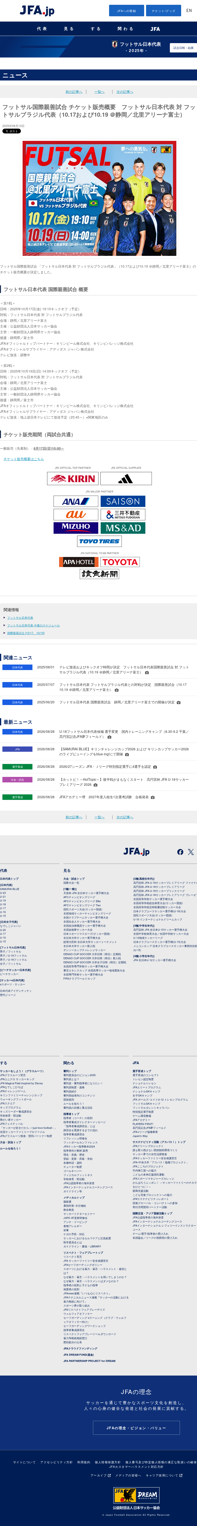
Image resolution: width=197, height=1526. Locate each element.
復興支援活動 (140, 1191)
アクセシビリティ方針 (56, 1462)
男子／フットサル (10, 951)
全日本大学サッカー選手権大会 (81, 938)
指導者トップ (71, 1114)
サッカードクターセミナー (79, 1214)
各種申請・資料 (72, 1163)
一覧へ (99, 91)
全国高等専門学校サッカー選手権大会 (85, 966)
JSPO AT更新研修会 (75, 1218)
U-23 (3, 893)
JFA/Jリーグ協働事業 (145, 1132)
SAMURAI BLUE (9, 889)
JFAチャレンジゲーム (13, 1091)
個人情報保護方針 (108, 1462)
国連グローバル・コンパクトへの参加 (155, 1203)
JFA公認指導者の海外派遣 (78, 1183)
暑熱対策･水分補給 (74, 1205)
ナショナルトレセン (144, 1083)
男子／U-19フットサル (13, 955)
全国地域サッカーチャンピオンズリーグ (87, 913)
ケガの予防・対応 (74, 1234)
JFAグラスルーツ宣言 (13, 1075)
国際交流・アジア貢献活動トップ (152, 1213)
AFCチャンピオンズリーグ (79, 897)
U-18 (3, 904)
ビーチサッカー (9, 974)
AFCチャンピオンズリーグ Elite (82, 901)
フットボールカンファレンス (80, 1142)
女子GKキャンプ (142, 1095)
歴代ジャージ (8, 995)
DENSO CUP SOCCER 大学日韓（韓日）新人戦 (92, 958)
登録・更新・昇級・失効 (77, 1158)
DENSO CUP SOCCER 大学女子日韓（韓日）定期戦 (94, 962)
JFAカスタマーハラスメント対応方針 (136, 1466)
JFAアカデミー (141, 1120)
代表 (43, 29)
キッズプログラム (10, 1107)
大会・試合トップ (74, 878)
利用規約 (83, 1462)
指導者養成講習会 (74, 1134)
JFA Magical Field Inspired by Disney (21, 1083)
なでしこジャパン (10, 926)
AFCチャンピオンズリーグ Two (82, 905)
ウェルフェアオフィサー (77, 1313)
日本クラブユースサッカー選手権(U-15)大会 (159, 942)
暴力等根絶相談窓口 (75, 1338)
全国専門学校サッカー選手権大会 (83, 974)
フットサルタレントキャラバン (151, 1107)
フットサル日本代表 (20, 617)
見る (69, 29)
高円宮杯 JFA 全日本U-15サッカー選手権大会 (160, 929)
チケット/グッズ (164, 11)
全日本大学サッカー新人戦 (79, 946)
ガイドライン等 (72, 1191)
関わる (126, 29)
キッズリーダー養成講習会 (16, 1111)
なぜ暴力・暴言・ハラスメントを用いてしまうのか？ (95, 1277)
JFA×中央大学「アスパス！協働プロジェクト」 (161, 1162)
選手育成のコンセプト (146, 1075)
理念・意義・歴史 (74, 1154)
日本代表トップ (9, 878)
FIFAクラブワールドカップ (79, 978)
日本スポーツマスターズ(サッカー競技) (86, 933)
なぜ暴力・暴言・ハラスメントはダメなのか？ (91, 1281)
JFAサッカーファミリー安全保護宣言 (155, 1158)
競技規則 (68, 1099)
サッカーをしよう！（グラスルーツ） (22, 1071)
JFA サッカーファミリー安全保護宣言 (85, 1260)
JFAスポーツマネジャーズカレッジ (153, 1178)
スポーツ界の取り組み (76, 1305)
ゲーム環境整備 (142, 1116)
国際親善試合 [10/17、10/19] (25, 633)
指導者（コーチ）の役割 (77, 1118)
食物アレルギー (72, 1226)
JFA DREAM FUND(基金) (78, 1354)
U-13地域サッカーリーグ (148, 938)
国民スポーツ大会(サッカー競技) (82, 909)
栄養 (66, 1230)
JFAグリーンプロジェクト (148, 1146)
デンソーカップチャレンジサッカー (84, 950)
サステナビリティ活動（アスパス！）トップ (159, 1142)
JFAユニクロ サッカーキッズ (17, 1079)
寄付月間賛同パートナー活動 (150, 1207)
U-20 (3, 930)
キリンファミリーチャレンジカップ (21, 1095)
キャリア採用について (162, 1475)
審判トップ (70, 1071)
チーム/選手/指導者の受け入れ (150, 1233)
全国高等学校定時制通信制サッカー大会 (157, 907)
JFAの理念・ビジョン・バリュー (136, 1427)
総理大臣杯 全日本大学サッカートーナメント (90, 942)
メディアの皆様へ (128, 1475)
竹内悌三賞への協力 (144, 1170)
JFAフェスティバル (11, 1123)
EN (189, 11)
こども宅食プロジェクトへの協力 (152, 1195)
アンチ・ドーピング (75, 1222)
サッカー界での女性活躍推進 (150, 1154)
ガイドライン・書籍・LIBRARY (82, 1246)
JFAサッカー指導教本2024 (79, 1146)
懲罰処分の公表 (72, 1342)
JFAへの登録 (126, 11)
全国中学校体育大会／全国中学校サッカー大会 (161, 933)
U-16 (3, 912)
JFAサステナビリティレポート (151, 1199)
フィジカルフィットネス (77, 1175)
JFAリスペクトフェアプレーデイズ (84, 1309)
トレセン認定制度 (143, 1079)
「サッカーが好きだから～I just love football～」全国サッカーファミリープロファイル (28, 1130)
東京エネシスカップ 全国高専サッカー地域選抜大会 (94, 970)
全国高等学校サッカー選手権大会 (153, 899)
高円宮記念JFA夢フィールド (149, 1128)
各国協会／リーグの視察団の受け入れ (155, 1237)
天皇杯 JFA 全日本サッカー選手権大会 (86, 893)
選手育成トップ (142, 1071)
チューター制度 (72, 1167)
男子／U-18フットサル (13, 959)
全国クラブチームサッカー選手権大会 (85, 917)
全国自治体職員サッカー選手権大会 (84, 925)
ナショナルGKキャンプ (146, 1091)
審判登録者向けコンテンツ (79, 1095)
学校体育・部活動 (10, 1115)
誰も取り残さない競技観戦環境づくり (155, 1150)
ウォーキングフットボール (16, 1099)
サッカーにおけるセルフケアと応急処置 (87, 1238)
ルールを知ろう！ (10, 1148)
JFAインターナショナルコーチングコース (88, 1187)
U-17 (3, 908)
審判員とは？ (71, 1079)
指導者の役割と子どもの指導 (80, 1285)
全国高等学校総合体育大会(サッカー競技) (158, 903)
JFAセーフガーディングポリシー (82, 1265)
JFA (136, 1062)
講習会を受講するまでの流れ (80, 1130)
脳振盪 (67, 1201)
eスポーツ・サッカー (12, 984)
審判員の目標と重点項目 (77, 1107)
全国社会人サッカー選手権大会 (81, 921)
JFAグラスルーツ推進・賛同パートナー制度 (26, 1136)
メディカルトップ (74, 1197)
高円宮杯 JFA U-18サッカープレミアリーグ (159, 887)
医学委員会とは (72, 1242)
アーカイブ (99, 1475)
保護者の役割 (71, 1289)
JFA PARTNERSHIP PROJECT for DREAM (89, 1361)
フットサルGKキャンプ (146, 1103)
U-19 (3, 900)
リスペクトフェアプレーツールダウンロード (89, 1334)
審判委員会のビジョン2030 (79, 1075)
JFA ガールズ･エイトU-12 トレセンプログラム (160, 1099)
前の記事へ (74, 91)
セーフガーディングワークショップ (84, 1326)
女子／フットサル (10, 963)
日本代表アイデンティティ (16, 990)
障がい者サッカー (10, 1119)
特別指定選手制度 (143, 1111)
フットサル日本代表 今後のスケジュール (33, 625)
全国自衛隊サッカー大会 (77, 929)
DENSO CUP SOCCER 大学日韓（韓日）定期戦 (92, 954)
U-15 (3, 916)
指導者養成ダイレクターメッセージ (84, 1122)
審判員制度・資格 (74, 1087)
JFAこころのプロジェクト (148, 1166)
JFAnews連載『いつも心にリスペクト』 (87, 1293)
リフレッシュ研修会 (75, 1138)
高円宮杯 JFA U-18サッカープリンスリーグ (159, 891)
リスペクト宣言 (72, 1256)
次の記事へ (125, 91)
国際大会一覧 (71, 882)
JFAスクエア (7, 1103)
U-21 (3, 896)
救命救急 (68, 1209)
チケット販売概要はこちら (24, 458)
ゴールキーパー (72, 1171)
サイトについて (24, 1462)
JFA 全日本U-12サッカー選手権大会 (154, 960)
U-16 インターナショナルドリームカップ (157, 919)
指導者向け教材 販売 (75, 1150)
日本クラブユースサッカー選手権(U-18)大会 (159, 911)
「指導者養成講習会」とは (79, 1126)
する (96, 29)
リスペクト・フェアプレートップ (83, 1252)
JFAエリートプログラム (147, 1087)
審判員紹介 (70, 1091)
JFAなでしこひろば (11, 1087)
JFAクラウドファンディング (80, 1348)
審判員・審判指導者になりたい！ (83, 1083)
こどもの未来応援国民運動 (148, 1174)
